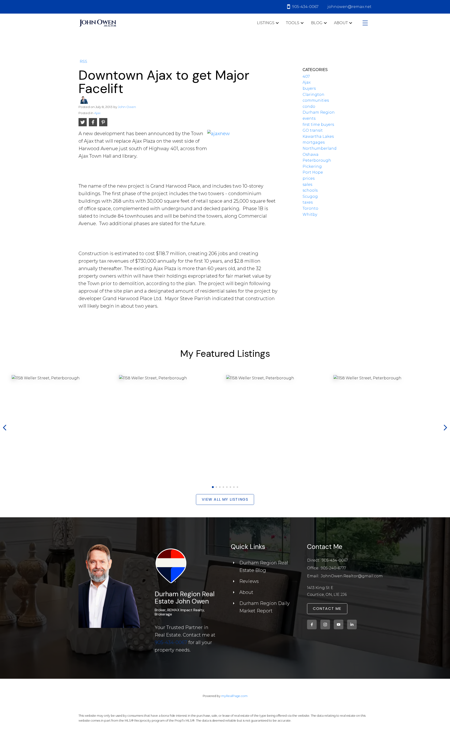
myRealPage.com (234, 696)
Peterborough (317, 160)
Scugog (310, 196)
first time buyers (318, 124)
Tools (292, 23)
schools (310, 190)
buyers (309, 88)
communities (316, 100)
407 (306, 76)
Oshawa (311, 154)
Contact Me (327, 608)
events (309, 118)
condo (309, 106)
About (341, 23)
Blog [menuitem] (316, 23)
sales (307, 184)
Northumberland (320, 148)
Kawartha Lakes (318, 136)
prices (309, 178)
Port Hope (313, 172)
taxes (308, 202)
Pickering (312, 166)
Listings (265, 23)
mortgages (314, 142)
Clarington (313, 94)
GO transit (313, 130)
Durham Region (319, 112)
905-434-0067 (171, 642)
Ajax (97, 113)
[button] (212, 487)
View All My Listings (225, 499)
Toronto (310, 208)
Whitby (310, 214)
